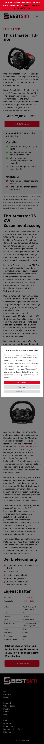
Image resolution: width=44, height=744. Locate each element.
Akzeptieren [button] (21, 382)
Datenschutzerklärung (24, 372)
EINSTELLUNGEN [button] (21, 391)
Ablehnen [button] (21, 387)
